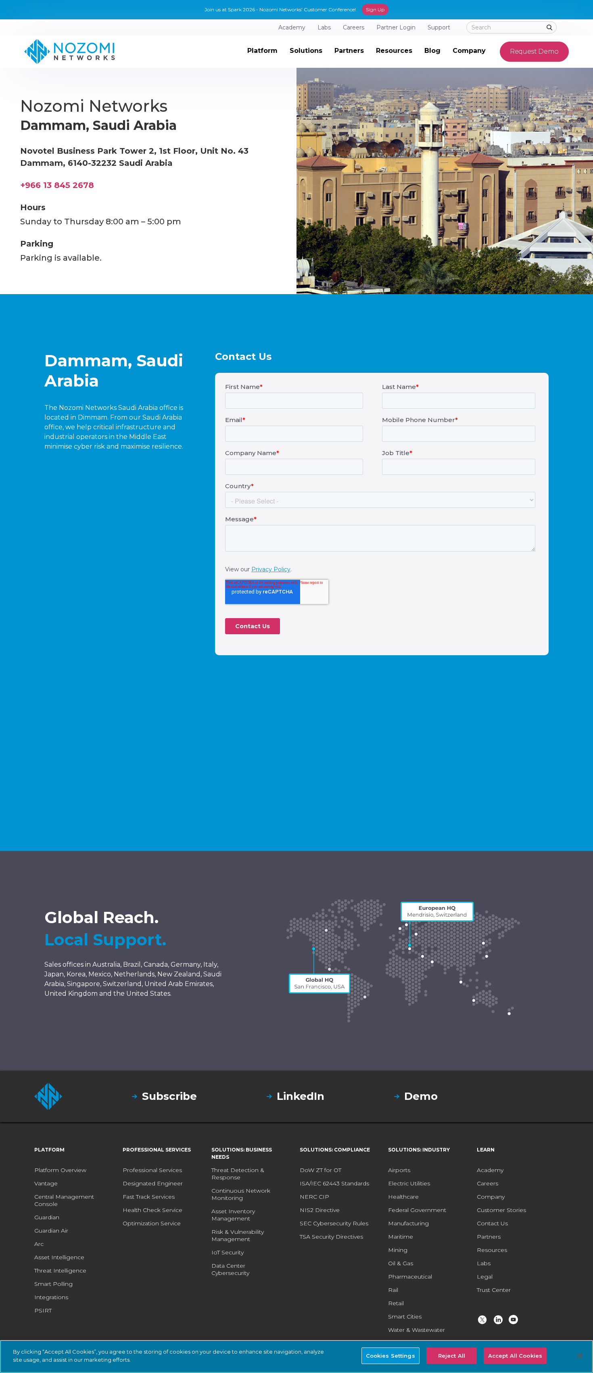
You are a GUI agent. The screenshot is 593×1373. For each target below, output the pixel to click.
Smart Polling (53, 1283)
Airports (399, 1170)
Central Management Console (64, 1200)
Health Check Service (152, 1210)
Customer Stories (501, 1210)
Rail (393, 1290)
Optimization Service (152, 1223)
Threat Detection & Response (237, 1173)
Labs (484, 1263)
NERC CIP (314, 1196)
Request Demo (534, 51)
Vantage (46, 1183)
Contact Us (492, 1223)
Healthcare (403, 1196)
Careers (487, 1183)
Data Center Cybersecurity (230, 1269)
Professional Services (152, 1170)
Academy (490, 1170)
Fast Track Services (149, 1196)
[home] (69, 51)
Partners (489, 1236)
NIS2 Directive (320, 1210)
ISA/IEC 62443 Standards (334, 1183)
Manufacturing (408, 1223)
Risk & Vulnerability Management (237, 1235)
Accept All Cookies (515, 1355)
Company (491, 1196)
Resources (492, 1250)
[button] (262, 52)
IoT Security (227, 1252)
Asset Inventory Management (233, 1215)
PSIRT (43, 1310)
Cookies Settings (390, 1355)
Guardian (46, 1217)
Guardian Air (51, 1230)
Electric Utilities (409, 1183)
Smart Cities (405, 1316)
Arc (39, 1244)
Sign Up (375, 9)
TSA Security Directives (331, 1236)
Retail (396, 1303)
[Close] (580, 1356)
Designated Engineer (153, 1183)
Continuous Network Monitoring (240, 1194)
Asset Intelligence (59, 1257)
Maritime (400, 1236)
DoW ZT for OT (320, 1170)
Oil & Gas (400, 1263)
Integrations (51, 1297)
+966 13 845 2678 (57, 185)
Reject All (451, 1355)
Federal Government (417, 1210)
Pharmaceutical (410, 1276)
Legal (485, 1276)
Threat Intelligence (60, 1270)
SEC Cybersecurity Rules (334, 1223)
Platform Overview (60, 1170)
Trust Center (494, 1290)
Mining (397, 1250)
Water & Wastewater (416, 1329)
